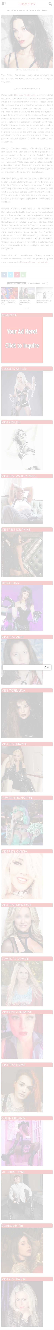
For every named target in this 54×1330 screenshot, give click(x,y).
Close (47, 667)
